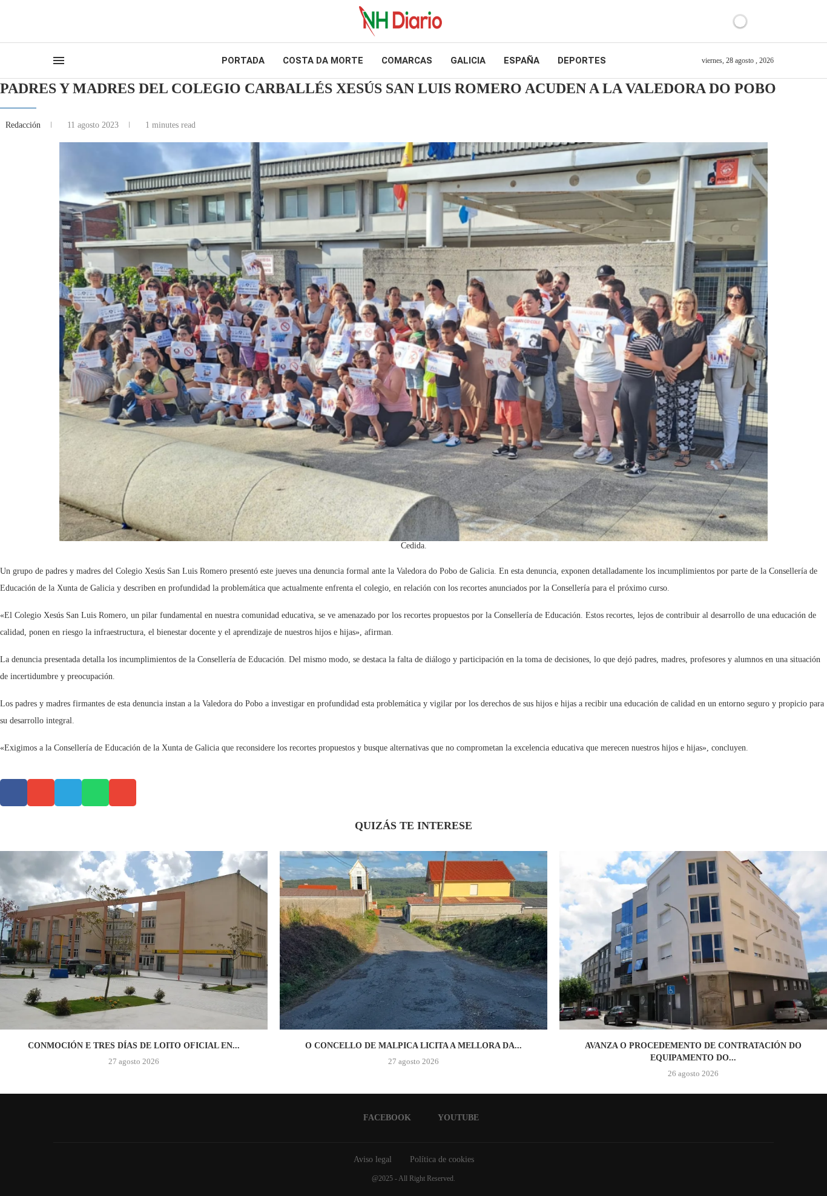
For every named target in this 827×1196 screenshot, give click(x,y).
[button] (13, 792)
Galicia (468, 60)
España (521, 60)
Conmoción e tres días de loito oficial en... (134, 1045)
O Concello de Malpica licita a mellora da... (413, 1045)
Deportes (582, 60)
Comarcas (406, 60)
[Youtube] (67, 21)
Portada (243, 60)
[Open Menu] (58, 60)
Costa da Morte (323, 60)
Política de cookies (442, 1159)
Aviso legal (373, 1159)
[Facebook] (57, 21)
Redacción (24, 125)
